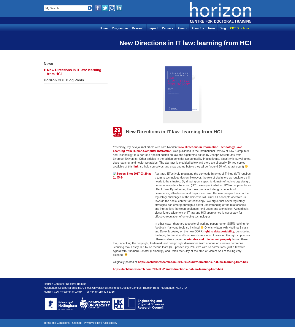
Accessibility (110, 322)
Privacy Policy (92, 322)
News (211, 28)
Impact (153, 28)
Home (104, 28)
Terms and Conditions (57, 322)
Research (138, 28)
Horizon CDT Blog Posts (64, 80)
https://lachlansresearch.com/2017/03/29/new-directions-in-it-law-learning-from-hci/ (193, 262)
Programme (120, 28)
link (135, 166)
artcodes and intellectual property (209, 239)
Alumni (182, 28)
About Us (198, 28)
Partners (167, 28)
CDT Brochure (239, 28)
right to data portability (218, 231)
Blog (223, 28)
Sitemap (77, 322)
